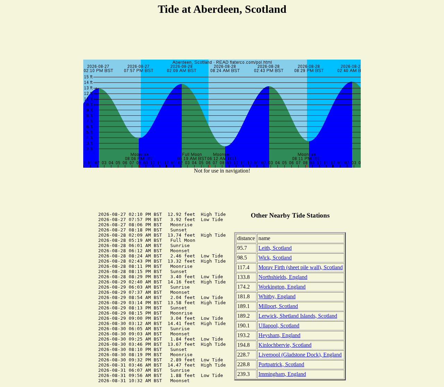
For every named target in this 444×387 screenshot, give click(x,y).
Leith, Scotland (275, 248)
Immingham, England (282, 374)
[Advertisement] (222, 38)
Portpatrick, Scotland (281, 364)
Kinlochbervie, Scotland (284, 345)
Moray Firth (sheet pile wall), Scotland (300, 267)
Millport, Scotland (278, 306)
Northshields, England (282, 277)
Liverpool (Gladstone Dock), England (300, 355)
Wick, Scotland (275, 258)
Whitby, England (277, 296)
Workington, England (282, 287)
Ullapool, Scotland (278, 325)
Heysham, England (279, 335)
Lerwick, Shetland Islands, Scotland (297, 316)
